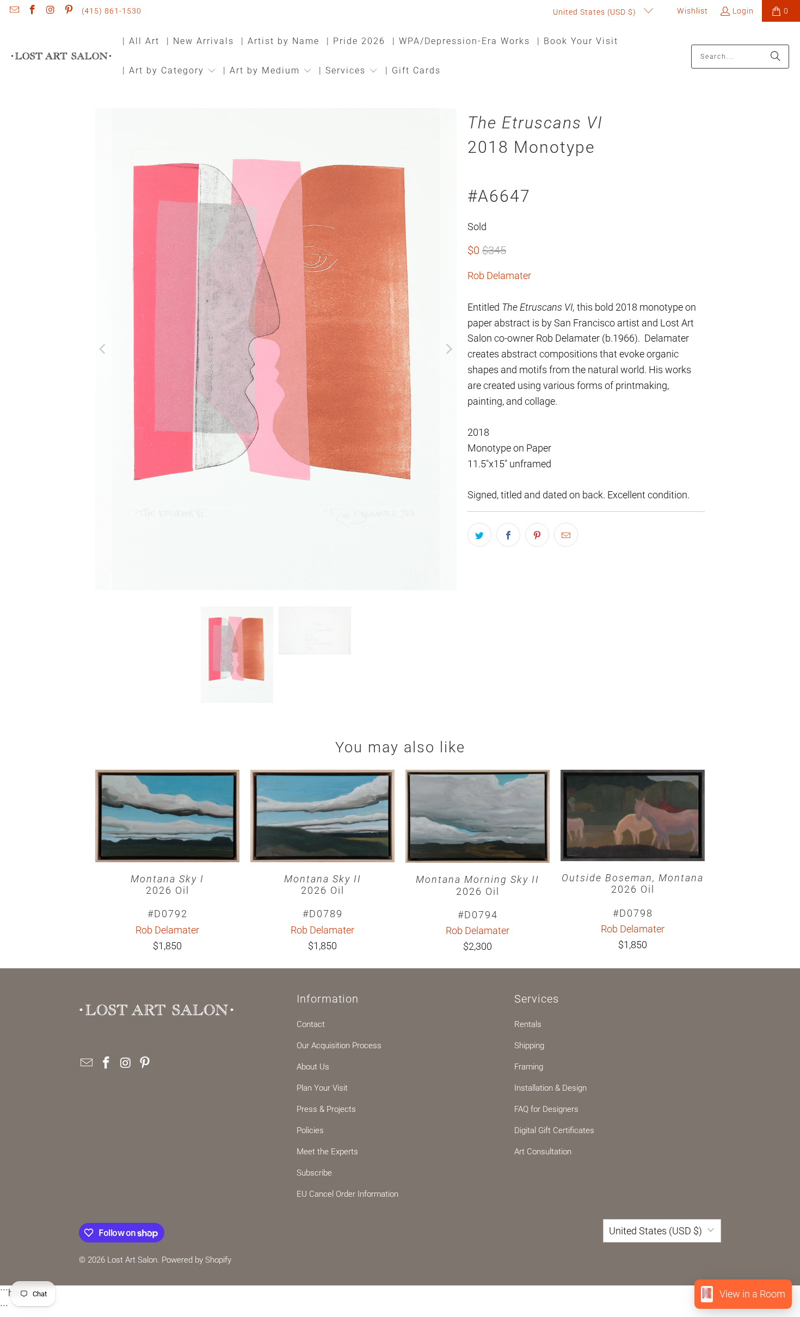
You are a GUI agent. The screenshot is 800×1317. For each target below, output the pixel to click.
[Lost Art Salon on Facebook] (32, 11)
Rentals (527, 1024)
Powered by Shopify (196, 1260)
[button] (169, 71)
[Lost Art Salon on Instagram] (50, 11)
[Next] (448, 349)
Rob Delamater (499, 275)
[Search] (775, 57)
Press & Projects (326, 1109)
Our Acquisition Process (339, 1045)
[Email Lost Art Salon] (13, 11)
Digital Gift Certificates (554, 1130)
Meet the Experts (327, 1152)
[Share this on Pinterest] (537, 535)
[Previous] (103, 349)
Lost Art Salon (132, 1260)
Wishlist (691, 11)
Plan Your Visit (322, 1088)
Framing (528, 1067)
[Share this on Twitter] (479, 535)
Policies (310, 1130)
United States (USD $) (595, 12)
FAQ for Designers (546, 1109)
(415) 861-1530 (111, 11)
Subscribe (314, 1173)
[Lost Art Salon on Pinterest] (68, 11)
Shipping (529, 1045)
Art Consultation (542, 1152)
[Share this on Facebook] (508, 535)
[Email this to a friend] (566, 535)
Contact (311, 1024)
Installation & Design (550, 1088)
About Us (313, 1067)
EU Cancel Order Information (347, 1194)
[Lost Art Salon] (61, 56)
